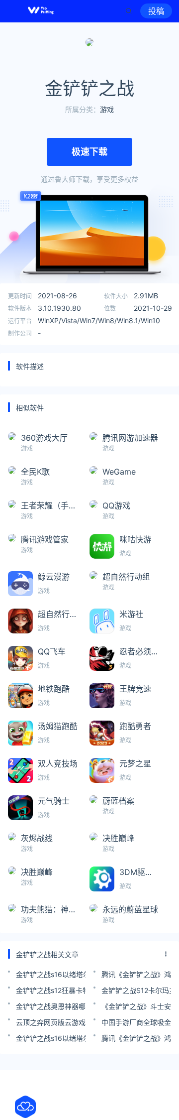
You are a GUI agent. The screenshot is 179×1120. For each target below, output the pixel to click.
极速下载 (89, 151)
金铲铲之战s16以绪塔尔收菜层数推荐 (51, 974)
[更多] (166, 954)
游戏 (107, 109)
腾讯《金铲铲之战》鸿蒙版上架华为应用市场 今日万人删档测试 (136, 974)
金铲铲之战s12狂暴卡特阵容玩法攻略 (51, 990)
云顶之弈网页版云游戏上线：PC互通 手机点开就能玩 (51, 1022)
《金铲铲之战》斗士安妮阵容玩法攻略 (136, 1006)
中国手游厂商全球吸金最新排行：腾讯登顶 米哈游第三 (136, 1022)
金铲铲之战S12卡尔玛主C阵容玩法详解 (136, 990)
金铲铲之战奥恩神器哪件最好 (51, 1006)
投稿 (156, 11)
